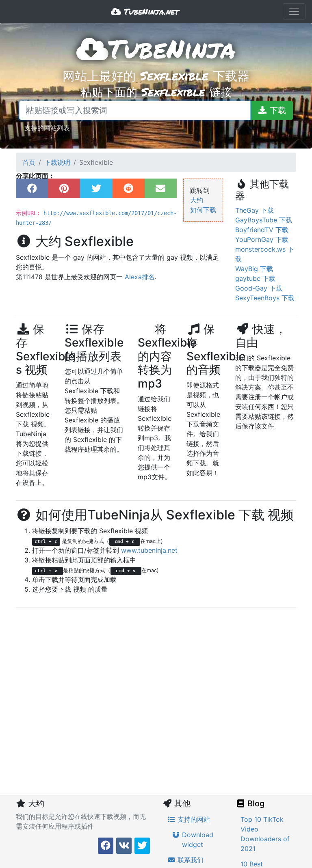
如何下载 (203, 210)
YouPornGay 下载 (261, 239)
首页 (28, 162)
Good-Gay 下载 (258, 288)
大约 (196, 200)
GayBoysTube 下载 (263, 220)
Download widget (196, 840)
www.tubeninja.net (149, 550)
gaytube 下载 (255, 278)
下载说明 (57, 162)
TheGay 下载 (254, 210)
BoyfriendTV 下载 (261, 230)
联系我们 (190, 860)
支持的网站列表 (47, 127)
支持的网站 (193, 819)
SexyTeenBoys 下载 (265, 298)
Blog (254, 803)
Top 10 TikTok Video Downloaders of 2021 (265, 834)
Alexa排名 (140, 277)
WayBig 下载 (254, 269)
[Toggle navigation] (294, 11)
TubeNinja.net (150, 11)
